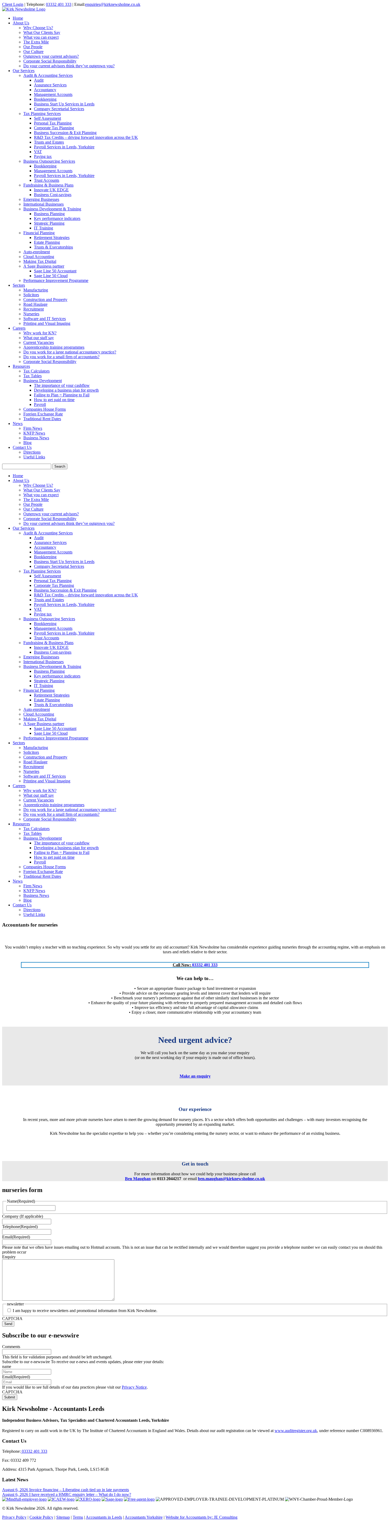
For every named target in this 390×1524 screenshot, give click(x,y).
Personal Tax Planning (53, 123)
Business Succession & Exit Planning (65, 132)
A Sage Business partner (43, 266)
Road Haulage (35, 304)
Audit (39, 80)
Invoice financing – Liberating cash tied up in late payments (79, 1489)
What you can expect (41, 37)
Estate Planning (47, 242)
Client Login (12, 4)
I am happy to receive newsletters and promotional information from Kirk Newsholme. (85, 1310)
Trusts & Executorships (53, 247)
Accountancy (45, 89)
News (18, 423)
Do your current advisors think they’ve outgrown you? (69, 66)
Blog (27, 442)
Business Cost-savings (52, 194)
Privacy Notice (134, 1387)
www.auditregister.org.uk (296, 1430)
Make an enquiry (195, 1076)
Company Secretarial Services (59, 109)
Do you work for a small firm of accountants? (61, 357)
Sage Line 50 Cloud (51, 275)
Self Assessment (47, 118)
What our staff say (38, 337)
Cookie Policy (41, 1517)
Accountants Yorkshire (144, 1517)
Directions (32, 452)
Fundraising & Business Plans (48, 185)
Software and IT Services (44, 318)
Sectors (19, 285)
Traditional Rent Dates (42, 419)
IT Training (43, 228)
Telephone (20, 1226)
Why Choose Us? (38, 27)
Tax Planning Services (42, 113)
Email (16, 1237)
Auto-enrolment (36, 252)
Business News (36, 438)
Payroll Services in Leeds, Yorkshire (64, 147)
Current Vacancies (38, 342)
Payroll (40, 404)
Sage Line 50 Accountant (55, 271)
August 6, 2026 (15, 1489)
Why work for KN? (40, 333)
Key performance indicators (57, 218)
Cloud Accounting (38, 256)
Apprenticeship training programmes (53, 347)
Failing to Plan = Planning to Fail (61, 395)
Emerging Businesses (41, 199)
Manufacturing (35, 290)
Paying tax (43, 156)
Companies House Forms (44, 409)
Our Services (23, 70)
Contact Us (22, 447)
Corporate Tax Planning (54, 128)
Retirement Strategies (52, 237)
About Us (21, 23)
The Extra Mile (36, 42)
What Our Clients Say (41, 32)
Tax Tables (32, 376)
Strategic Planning (49, 223)
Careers (19, 328)
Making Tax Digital (39, 261)
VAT (38, 151)
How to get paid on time (54, 399)
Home (18, 18)
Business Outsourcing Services (49, 161)
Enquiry (9, 1257)
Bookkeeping (45, 99)
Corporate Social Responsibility (49, 61)
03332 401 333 (58, 4)
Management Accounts (53, 94)
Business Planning (49, 213)
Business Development (42, 380)
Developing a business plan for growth (66, 390)
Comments (11, 1346)
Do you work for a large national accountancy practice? (69, 352)
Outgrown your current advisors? (51, 56)
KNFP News (34, 433)
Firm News (32, 428)
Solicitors (31, 295)
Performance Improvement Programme (55, 280)
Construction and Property (45, 299)
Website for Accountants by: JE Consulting (201, 1517)
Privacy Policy (14, 1517)
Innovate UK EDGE (51, 190)
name (6, 1366)
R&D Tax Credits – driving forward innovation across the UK (86, 137)
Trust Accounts (46, 180)
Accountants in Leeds (104, 1517)
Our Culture (33, 51)
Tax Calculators (36, 371)
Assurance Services (50, 85)
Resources (21, 366)
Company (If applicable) (22, 1216)
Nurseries (31, 314)
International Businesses (43, 204)
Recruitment (33, 309)
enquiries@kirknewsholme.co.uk (112, 4)
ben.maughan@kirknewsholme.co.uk (231, 1178)
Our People (32, 47)
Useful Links (34, 457)
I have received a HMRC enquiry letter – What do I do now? (80, 1494)
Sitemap (63, 1517)
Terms (78, 1517)
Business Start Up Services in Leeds (64, 104)
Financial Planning (39, 233)
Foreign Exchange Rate (43, 414)
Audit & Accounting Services (48, 75)
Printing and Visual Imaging (46, 323)
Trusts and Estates (49, 142)
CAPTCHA (12, 1318)
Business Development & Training (52, 209)
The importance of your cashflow (62, 385)
